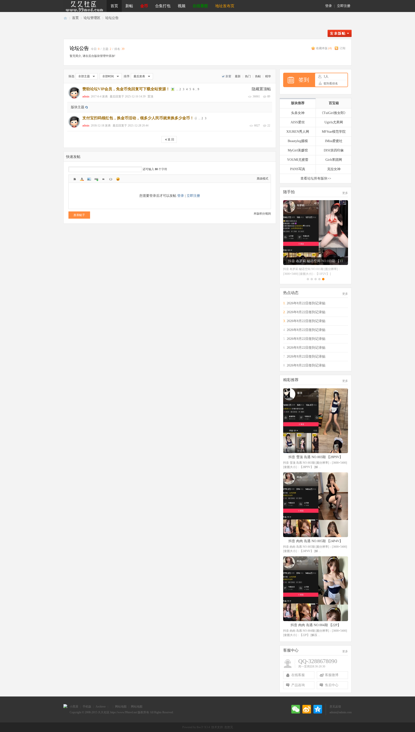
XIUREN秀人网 (297, 131)
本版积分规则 (262, 213)
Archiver (101, 706)
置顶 (150, 96)
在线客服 (298, 675)
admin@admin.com (341, 712)
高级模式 (262, 178)
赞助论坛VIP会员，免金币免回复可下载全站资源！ (126, 89)
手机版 (87, 706)
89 (268, 96)
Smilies (118, 179)
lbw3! (200, 727)
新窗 (228, 76)
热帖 (258, 76)
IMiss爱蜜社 (333, 141)
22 (268, 125)
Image (89, 179)
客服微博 (331, 675)
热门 (248, 76)
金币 (144, 6)
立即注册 (343, 6)
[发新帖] (340, 36)
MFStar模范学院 (334, 131)
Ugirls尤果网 (333, 122)
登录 (328, 6)
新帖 (129, 6)
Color (81, 179)
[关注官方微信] (295, 709)
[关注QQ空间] (317, 709)
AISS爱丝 (298, 122)
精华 (268, 76)
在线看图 (200, 6)
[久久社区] (85, 6)
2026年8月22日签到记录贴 (306, 303)
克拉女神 (334, 169)
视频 (181, 6)
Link (96, 179)
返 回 (171, 139)
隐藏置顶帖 (261, 89)
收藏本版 (324, 48)
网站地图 (121, 706)
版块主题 (77, 107)
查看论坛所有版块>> (315, 178)
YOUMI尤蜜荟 (297, 160)
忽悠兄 (228, 727)
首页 (114, 6)
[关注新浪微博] (306, 709)
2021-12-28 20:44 (138, 125)
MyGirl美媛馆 (298, 150)
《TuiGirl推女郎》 (333, 113)
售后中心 (331, 685)
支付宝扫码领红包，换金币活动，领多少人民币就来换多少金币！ (138, 118)
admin (85, 96)
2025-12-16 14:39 (135, 96)
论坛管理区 (92, 18)
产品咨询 (298, 685)
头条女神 (298, 113)
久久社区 (65, 17)
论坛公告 (112, 18)
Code (110, 179)
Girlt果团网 (333, 160)
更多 (345, 193)
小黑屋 (74, 706)
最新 (238, 76)
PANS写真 (297, 169)
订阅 (342, 48)
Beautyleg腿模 (298, 141)
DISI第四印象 (334, 150)
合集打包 (163, 6)
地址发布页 (224, 6)
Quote (103, 179)
